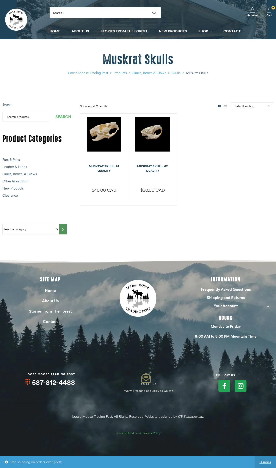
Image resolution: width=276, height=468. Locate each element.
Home (50, 290)
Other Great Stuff (15, 181)
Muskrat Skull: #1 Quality (104, 168)
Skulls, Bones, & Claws (19, 174)
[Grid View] (219, 106)
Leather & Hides (14, 166)
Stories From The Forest (50, 311)
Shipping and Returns (226, 297)
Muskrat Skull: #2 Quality (152, 168)
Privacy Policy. (152, 433)
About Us (50, 300)
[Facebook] (224, 386)
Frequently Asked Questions (226, 289)
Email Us (149, 384)
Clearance (10, 195)
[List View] (225, 106)
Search (6, 104)
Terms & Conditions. (128, 433)
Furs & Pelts (11, 159)
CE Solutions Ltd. (191, 416)
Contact (50, 321)
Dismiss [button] (265, 462)
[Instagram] (240, 386)
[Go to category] (63, 229)
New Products (13, 188)
